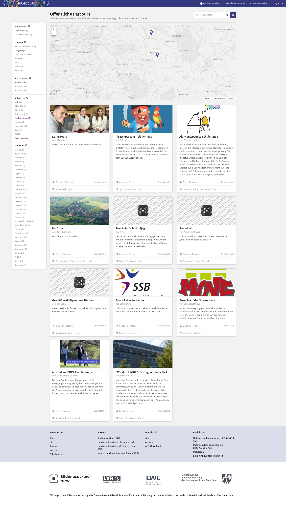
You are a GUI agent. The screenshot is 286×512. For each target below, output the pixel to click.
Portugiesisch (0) (22, 233)
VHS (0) (18, 134)
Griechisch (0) (20, 169)
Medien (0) (19, 58)
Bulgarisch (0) (20, 153)
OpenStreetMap (219, 98)
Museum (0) (19, 122)
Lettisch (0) (19, 217)
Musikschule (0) (21, 126)
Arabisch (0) (19, 150)
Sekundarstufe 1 (21, 86)
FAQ (51, 442)
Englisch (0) (19, 173)
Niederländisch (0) (22, 225)
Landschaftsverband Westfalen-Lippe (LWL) (116, 447)
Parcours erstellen (259, 3)
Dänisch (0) (19, 161)
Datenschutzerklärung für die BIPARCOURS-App (208, 446)
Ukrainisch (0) (20, 261)
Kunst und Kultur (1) (23, 54)
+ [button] (54, 29)
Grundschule (20, 82)
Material (53, 449)
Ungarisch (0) (20, 193)
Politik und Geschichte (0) (25, 46)
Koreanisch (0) (21, 209)
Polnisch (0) (19, 229)
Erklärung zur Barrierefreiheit (208, 455)
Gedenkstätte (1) (21, 114)
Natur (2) (18, 62)
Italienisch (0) (20, 201)
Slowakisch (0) (21, 245)
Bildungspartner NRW (108, 437)
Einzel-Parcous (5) (22, 30)
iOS (147, 437)
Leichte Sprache (211, 3)
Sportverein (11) (21, 138)
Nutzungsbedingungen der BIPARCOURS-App (214, 439)
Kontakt (53, 446)
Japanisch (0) (20, 205)
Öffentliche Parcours (235, 3)
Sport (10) (19, 70)
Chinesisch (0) (20, 265)
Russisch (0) (19, 241)
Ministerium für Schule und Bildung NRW (118, 452)
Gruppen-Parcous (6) (23, 34)
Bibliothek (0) (20, 106)
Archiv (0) (19, 102)
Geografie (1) (20, 50)
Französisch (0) (21, 189)
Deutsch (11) (20, 165)
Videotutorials (56, 453)
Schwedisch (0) (21, 253)
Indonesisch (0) (21, 197)
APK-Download (153, 446)
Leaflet (206, 98)
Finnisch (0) (19, 185)
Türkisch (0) (19, 257)
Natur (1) (18, 130)
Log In (276, 3)
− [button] (54, 33)
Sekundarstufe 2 (21, 90)
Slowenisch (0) (21, 249)
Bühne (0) (19, 110)
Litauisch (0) (20, 213)
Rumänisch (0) (21, 237)
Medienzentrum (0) (23, 118)
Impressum (198, 451)
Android (149, 442)
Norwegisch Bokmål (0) (24, 221)
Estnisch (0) (19, 181)
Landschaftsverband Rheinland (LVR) (116, 442)
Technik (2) (19, 66)
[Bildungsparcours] (26, 3)
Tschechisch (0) (21, 157)
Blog (51, 437)
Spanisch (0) (20, 177)
